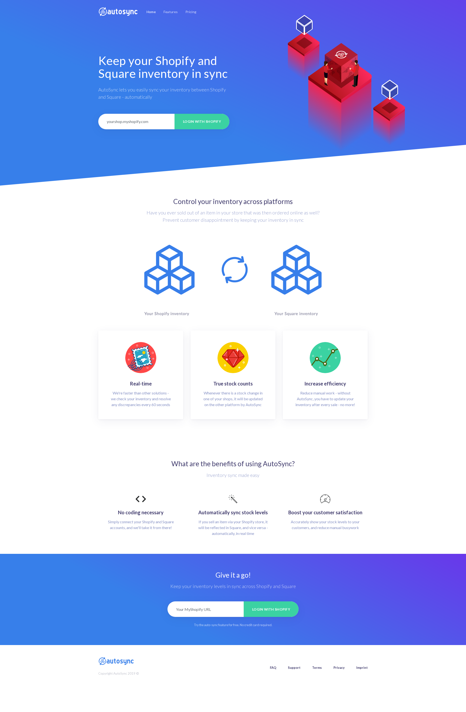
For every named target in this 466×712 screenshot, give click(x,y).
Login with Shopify (202, 121)
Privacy (339, 668)
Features (171, 12)
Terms (317, 668)
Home (152, 11)
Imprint (362, 668)
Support (294, 668)
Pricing (190, 12)
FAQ (273, 668)
